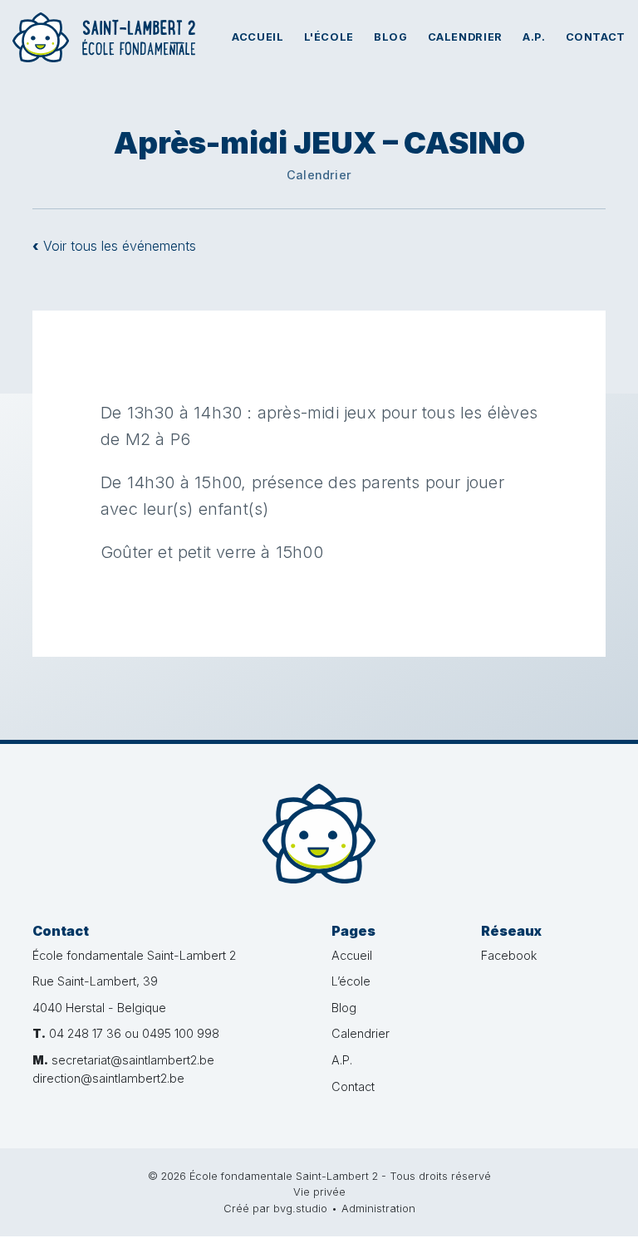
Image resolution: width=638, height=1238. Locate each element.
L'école (329, 37)
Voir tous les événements (114, 245)
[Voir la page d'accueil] (103, 37)
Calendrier (465, 37)
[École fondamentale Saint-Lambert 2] (319, 833)
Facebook (509, 955)
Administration (378, 1208)
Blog (391, 37)
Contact (596, 37)
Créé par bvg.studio (275, 1208)
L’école (351, 981)
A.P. (534, 37)
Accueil (257, 37)
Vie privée (319, 1192)
